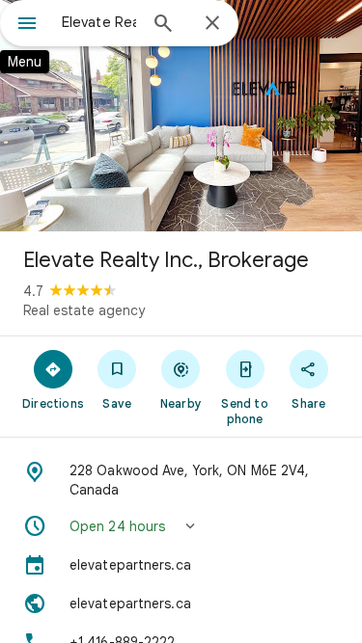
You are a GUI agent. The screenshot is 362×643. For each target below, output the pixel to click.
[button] (181, 526)
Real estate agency (84, 310)
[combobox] (99, 22)
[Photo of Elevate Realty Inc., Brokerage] (181, 115)
